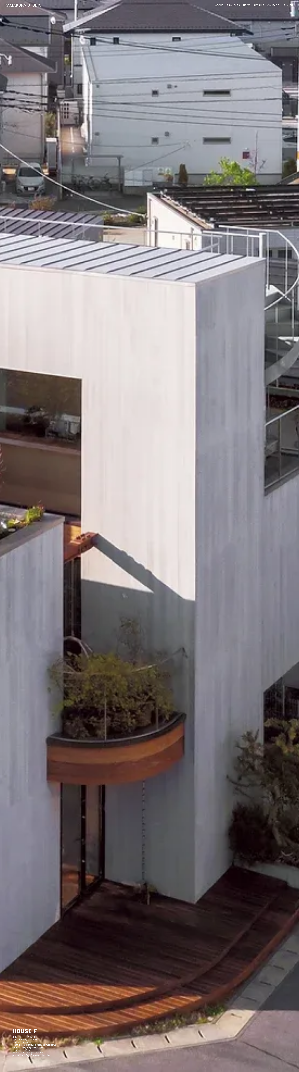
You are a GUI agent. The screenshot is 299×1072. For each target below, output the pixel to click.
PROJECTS (233, 5)
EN (291, 5)
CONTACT (273, 5)
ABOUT (219, 5)
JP (283, 5)
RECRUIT (259, 5)
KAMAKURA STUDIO (23, 5)
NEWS (246, 5)
